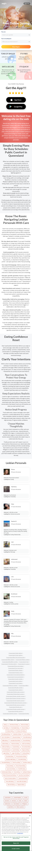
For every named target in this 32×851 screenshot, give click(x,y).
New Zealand (16, 803)
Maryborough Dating (10, 759)
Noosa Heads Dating (20, 765)
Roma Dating (17, 772)
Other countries (20, 807)
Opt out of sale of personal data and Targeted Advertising (16, 837)
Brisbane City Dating (21, 731)
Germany (14, 800)
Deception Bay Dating (15, 740)
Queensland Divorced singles (15, 666)
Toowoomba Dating (22, 778)
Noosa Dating (10, 765)
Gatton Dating (5, 743)
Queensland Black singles (22, 659)
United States (8, 797)
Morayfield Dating (6, 762)
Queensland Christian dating (9, 664)
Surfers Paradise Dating (10, 778)
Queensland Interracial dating (15, 677)
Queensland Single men (15, 707)
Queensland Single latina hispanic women (15, 702)
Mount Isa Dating (16, 762)
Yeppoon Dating (20, 784)
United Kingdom (17, 797)
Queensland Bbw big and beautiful (15, 657)
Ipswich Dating (16, 749)
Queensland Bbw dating (7, 659)
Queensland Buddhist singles (10, 662)
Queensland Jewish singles (15, 679)
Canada (25, 797)
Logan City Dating (16, 753)
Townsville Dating (10, 781)
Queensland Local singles (15, 683)
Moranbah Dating (22, 759)
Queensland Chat (24, 662)
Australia (7, 800)
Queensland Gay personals (15, 668)
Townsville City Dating (21, 781)
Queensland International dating (15, 674)
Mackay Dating (25, 753)
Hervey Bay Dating (26, 746)
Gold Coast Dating (26, 743)
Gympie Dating (15, 746)
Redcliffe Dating (21, 768)
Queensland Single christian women (15, 698)
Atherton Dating (24, 724)
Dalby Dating (5, 740)
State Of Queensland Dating (9, 775)
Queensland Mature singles (10, 685)
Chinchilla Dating (27, 737)
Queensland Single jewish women (15, 700)
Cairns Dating (27, 734)
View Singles (16, 47)
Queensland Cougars (23, 664)
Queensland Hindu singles (15, 670)
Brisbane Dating (10, 731)
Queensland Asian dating (15, 655)
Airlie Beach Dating (14, 724)
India (20, 800)
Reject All (16, 843)
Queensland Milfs (23, 685)
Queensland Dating (11, 768)
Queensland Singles (23, 713)
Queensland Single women (10, 713)
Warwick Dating (11, 784)
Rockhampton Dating (6, 772)
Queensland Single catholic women (15, 696)
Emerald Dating (26, 740)
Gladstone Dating (15, 743)
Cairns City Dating (5, 737)
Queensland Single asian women (15, 692)
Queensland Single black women (15, 694)
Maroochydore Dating (21, 756)
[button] (26, 4)
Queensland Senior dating (15, 690)
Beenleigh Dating (15, 727)
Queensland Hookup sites (15, 672)
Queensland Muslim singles (15, 687)
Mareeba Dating (9, 756)
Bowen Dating (25, 727)
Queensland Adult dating (15, 653)
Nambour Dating (26, 762)
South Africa (11, 807)
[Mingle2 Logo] (4, 3)
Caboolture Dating (17, 734)
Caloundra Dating (16, 737)
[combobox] (16, 35)
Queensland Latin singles (15, 681)
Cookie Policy (20, 833)
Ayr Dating (6, 727)
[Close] (30, 815)
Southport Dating (26, 772)
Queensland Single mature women (15, 705)
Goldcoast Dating (6, 746)
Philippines (24, 803)
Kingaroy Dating (25, 749)
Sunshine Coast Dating (24, 775)
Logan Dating (6, 753)
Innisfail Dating (6, 749)
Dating (5, 724)
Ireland (25, 800)
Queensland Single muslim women (15, 709)
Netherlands (8, 803)
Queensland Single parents (15, 711)
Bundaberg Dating (6, 734)
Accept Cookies (16, 848)
